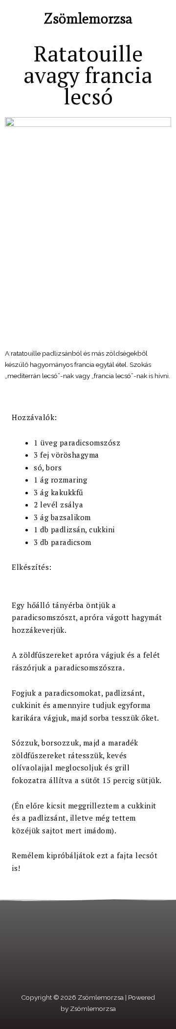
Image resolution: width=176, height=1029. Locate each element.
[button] (14, 19)
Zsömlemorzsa (88, 18)
